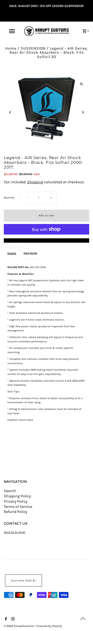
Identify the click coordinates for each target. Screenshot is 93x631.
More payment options (46, 240)
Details (11, 253)
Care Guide (30, 253)
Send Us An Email (14, 532)
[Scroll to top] (83, 618)
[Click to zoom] (81, 84)
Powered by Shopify (49, 626)
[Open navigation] (12, 31)
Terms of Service (18, 506)
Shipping (35, 182)
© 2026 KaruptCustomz (19, 626)
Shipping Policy (17, 496)
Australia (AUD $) (23, 580)
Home (10, 48)
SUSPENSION (33, 48)
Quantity (9, 197)
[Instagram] (12, 619)
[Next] (82, 112)
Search (10, 490)
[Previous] (10, 112)
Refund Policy (15, 511)
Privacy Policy (15, 501)
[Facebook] (5, 619)
